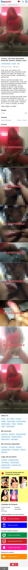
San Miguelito (17, 509)
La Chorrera (4, 511)
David (2, 509)
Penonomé (17, 507)
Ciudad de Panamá (5, 507)
